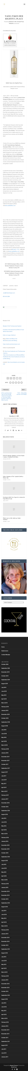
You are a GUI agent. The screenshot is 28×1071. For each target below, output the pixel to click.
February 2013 (5, 976)
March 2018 (4, 745)
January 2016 (4, 841)
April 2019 (4, 699)
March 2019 (4, 702)
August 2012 (4, 999)
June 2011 (4, 1053)
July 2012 (3, 1003)
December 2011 (5, 1029)
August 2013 (4, 953)
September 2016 (5, 810)
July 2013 (3, 956)
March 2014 (4, 926)
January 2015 (4, 887)
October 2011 (4, 1037)
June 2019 (4, 691)
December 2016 (5, 802)
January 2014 (4, 933)
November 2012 (5, 987)
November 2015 (5, 849)
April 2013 (4, 968)
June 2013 (4, 960)
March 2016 (4, 833)
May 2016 (3, 826)
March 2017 (4, 791)
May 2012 (3, 1010)
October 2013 (4, 945)
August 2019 (4, 683)
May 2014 (3, 918)
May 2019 (3, 695)
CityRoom (13, 335)
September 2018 (5, 722)
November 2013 (5, 941)
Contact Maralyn (5, 654)
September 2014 (5, 903)
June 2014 (4, 914)
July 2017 (3, 776)
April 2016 (4, 829)
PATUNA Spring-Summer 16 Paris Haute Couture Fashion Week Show (14, 456)
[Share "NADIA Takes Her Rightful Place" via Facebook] (7, 378)
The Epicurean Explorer (15, 326)
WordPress (14, 1067)
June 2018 (4, 733)
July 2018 (3, 729)
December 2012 (5, 983)
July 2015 (3, 864)
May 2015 (3, 872)
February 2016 (5, 837)
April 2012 (4, 1014)
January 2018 (4, 752)
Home (3, 647)
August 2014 (4, 906)
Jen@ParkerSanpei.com (9, 293)
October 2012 (4, 991)
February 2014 (5, 929)
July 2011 (3, 1049)
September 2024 (5, 668)
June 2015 (4, 868)
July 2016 (3, 818)
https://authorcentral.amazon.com (11, 344)
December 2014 (5, 891)
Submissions (4, 650)
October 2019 (4, 676)
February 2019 (5, 706)
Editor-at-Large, (7, 335)
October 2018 (4, 718)
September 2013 (5, 949)
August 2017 (4, 772)
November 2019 (5, 672)
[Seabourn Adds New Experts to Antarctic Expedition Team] (14, 488)
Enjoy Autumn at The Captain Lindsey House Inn (13, 477)
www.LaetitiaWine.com (10, 205)
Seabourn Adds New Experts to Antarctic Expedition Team (14, 498)
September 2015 (5, 856)
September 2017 (5, 768)
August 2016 (4, 814)
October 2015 (4, 853)
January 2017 (4, 799)
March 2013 (4, 972)
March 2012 (4, 1018)
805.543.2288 (6, 296)
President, (5, 329)
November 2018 (5, 714)
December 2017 (5, 756)
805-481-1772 (15, 249)
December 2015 (5, 845)
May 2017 (3, 783)
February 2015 (5, 883)
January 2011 (4, 1056)
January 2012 (4, 1026)
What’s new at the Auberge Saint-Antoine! (12, 518)
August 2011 (4, 1045)
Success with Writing (12, 340)
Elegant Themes (14, 1065)
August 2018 (4, 725)
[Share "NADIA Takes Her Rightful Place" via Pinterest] (10, 378)
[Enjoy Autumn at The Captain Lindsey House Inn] (14, 467)
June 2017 (4, 779)
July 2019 (3, 687)
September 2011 (5, 1041)
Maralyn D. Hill (12, 21)
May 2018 (3, 737)
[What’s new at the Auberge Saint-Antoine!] (14, 509)
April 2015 (4, 876)
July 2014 (3, 910)
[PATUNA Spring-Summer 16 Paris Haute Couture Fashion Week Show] (14, 446)
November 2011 (5, 1033)
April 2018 (4, 741)
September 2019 (5, 679)
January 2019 (4, 710)
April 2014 (4, 922)
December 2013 (5, 937)
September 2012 (5, 995)
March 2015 (4, 879)
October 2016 (4, 806)
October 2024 (4, 664)
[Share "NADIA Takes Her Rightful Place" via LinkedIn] (14, 378)
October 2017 (4, 764)
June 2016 (4, 822)
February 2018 (5, 749)
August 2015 (4, 860)
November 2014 (5, 895)
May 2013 (3, 964)
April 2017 (4, 787)
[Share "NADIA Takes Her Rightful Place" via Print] (20, 378)
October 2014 (4, 899)
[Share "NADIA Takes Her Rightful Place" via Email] (17, 378)
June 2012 (4, 1006)
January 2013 (4, 980)
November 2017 (5, 760)
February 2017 (5, 795)
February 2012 (5, 1022)
